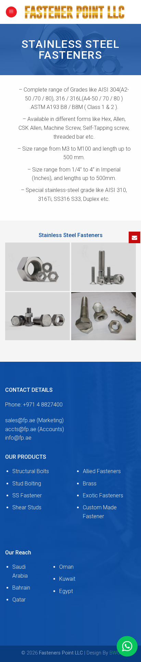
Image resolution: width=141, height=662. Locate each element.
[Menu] (11, 12)
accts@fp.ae (20, 429)
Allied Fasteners (102, 471)
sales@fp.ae (20, 420)
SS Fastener (27, 495)
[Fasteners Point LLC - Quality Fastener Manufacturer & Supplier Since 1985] (76, 12)
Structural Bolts (30, 471)
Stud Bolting (26, 483)
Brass (90, 483)
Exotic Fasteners (103, 495)
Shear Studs (26, 507)
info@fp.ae (18, 438)
